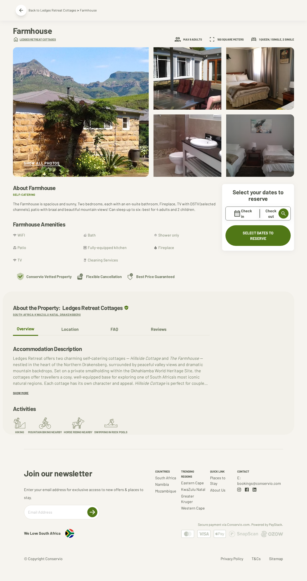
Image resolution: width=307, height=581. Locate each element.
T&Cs (256, 558)
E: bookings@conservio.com (259, 480)
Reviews (158, 329)
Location (70, 329)
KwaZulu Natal (193, 489)
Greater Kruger (187, 499)
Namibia (162, 484)
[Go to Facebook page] (247, 489)
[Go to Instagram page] (239, 489)
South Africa (165, 477)
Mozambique (165, 491)
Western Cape (193, 508)
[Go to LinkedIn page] (254, 489)
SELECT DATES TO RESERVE (258, 236)
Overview (25, 328)
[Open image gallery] (81, 112)
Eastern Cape (192, 482)
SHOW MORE (21, 393)
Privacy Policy (232, 558)
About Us (217, 490)
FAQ (114, 329)
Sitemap (276, 558)
